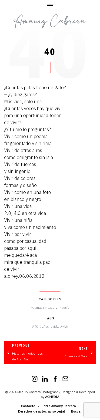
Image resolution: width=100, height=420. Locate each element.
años (45, 326)
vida (56, 326)
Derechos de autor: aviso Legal (41, 411)
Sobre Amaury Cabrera (58, 406)
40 (36, 326)
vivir (65, 326)
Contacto (28, 406)
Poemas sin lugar (43, 307)
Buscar (76, 411)
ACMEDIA (52, 397)
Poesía (64, 307)
